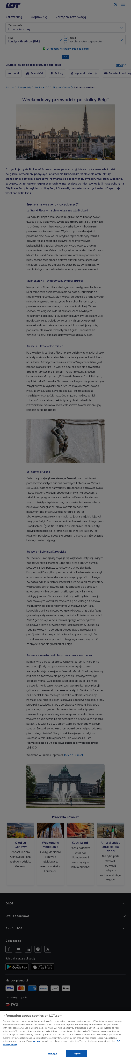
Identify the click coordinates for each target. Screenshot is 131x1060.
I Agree (76, 1053)
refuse (36, 1041)
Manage (52, 1053)
